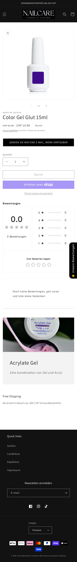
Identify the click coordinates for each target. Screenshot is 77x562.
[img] (16, 227)
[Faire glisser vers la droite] (46, 106)
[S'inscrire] (66, 493)
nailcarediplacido (24, 556)
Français (36, 530)
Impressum (13, 470)
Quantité (7, 154)
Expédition (13, 461)
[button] (4, 14)
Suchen (11, 445)
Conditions (13, 453)
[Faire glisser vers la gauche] (31, 106)
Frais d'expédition (10, 130)
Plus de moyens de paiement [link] (39, 193)
